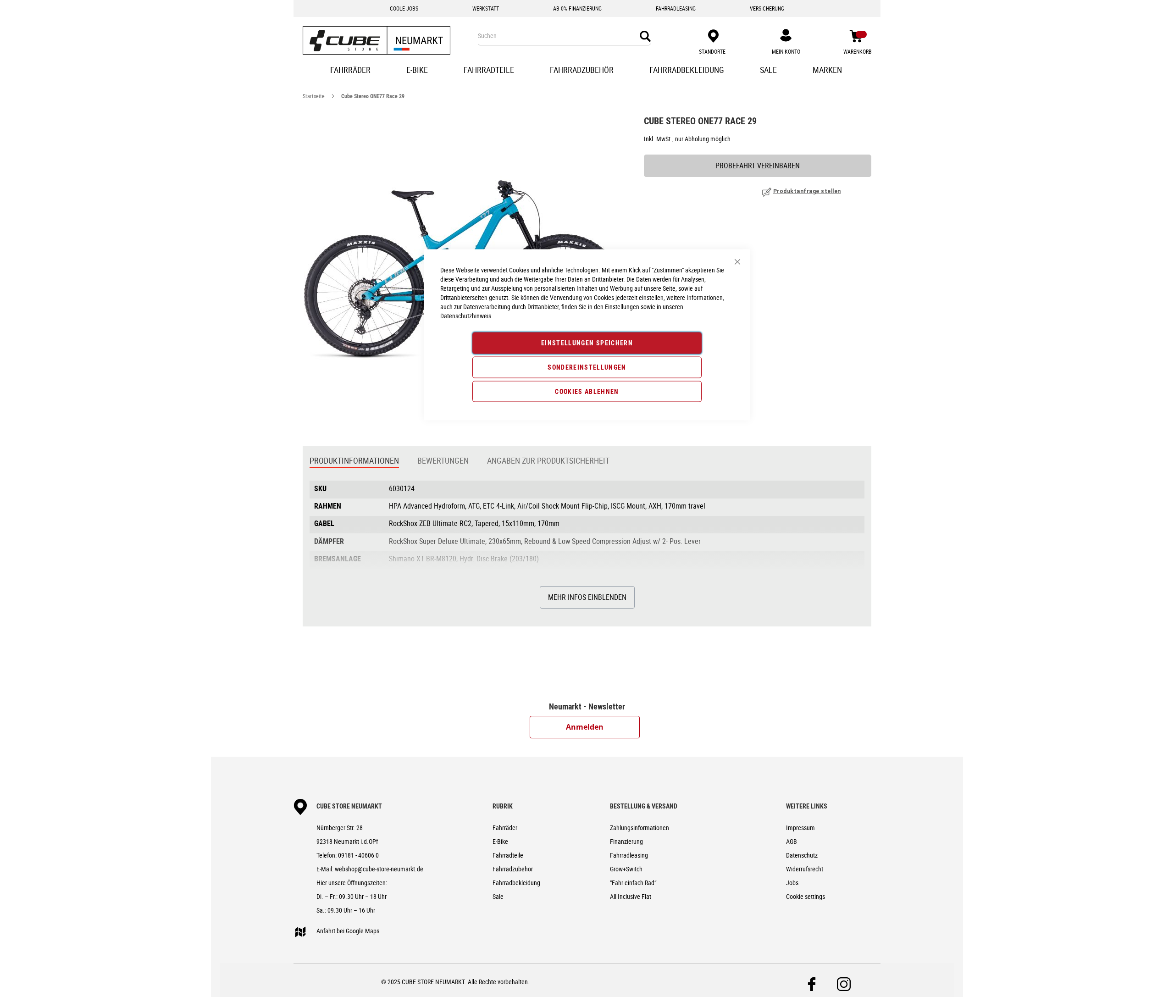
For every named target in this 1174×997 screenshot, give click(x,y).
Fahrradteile (508, 855)
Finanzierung (626, 841)
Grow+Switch (626, 868)
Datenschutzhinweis (465, 315)
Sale (498, 896)
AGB (791, 841)
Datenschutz (802, 855)
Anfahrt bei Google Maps (347, 930)
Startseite (314, 96)
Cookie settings (805, 896)
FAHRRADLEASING (676, 8)
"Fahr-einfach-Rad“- (634, 882)
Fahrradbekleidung (516, 882)
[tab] (354, 461)
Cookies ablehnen (587, 391)
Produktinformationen (354, 460)
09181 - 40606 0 (358, 855)
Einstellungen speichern (587, 342)
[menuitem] (351, 70)
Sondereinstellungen (587, 366)
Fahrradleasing (629, 855)
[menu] (587, 70)
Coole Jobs (404, 8)
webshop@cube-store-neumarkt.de (379, 868)
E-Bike (500, 841)
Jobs (792, 882)
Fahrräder (505, 827)
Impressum (800, 827)
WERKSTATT (485, 8)
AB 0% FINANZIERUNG (577, 8)
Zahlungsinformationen (639, 827)
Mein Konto (786, 51)
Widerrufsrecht (804, 868)
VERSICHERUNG (767, 8)
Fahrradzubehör (513, 868)
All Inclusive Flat (630, 896)
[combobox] (564, 35)
